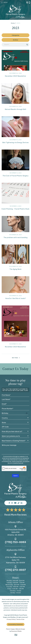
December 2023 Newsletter (15, 76)
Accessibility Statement (15, 624)
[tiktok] (18, 503)
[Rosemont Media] (15, 635)
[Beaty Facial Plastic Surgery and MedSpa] (15, 490)
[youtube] (15, 503)
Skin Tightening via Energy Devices (15, 142)
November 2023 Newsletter (15, 347)
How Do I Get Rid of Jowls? (15, 298)
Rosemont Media (16, 631)
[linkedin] (21, 503)
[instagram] (12, 503)
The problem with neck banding (15, 237)
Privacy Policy (11, 619)
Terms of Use (20, 619)
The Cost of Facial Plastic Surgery (15, 176)
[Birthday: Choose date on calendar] (27, 413)
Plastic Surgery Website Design (15, 629)
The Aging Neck (15, 269)
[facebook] (9, 503)
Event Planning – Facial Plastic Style (15, 209)
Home (13, 23)
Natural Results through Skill (15, 109)
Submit (15, 475)
